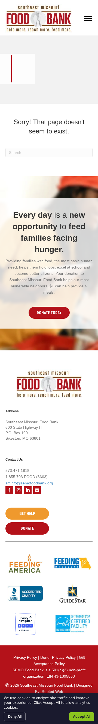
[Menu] (88, 18)
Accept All (81, 716)
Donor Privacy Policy (58, 657)
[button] (49, 313)
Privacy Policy (25, 657)
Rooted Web (52, 691)
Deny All (15, 716)
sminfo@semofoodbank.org (29, 483)
